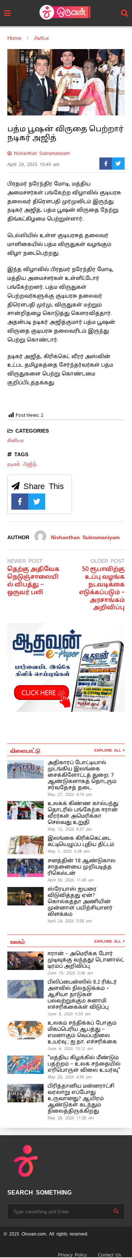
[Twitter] (118, 163)
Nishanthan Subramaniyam (41, 153)
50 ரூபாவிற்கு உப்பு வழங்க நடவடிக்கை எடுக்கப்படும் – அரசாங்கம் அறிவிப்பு (102, 588)
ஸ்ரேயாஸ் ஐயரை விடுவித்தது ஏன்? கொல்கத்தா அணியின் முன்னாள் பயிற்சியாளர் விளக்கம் (80, 902)
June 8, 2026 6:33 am (69, 1013)
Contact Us (109, 1255)
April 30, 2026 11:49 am (71, 880)
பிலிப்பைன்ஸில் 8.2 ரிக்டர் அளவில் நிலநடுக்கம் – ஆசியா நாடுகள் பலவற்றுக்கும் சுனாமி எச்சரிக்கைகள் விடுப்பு (82, 995)
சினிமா (15, 440)
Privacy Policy (72, 1255)
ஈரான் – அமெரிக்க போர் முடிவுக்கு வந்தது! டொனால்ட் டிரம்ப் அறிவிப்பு (86, 960)
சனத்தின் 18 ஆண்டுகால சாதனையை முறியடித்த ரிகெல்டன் (81, 867)
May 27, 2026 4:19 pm (70, 794)
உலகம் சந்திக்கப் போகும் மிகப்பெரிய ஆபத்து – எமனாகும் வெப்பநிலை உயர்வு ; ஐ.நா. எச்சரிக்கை (83, 1032)
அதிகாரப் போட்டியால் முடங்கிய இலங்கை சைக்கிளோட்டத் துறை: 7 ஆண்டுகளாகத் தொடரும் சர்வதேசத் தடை (82, 775)
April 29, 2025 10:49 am (33, 164)
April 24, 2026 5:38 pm (70, 920)
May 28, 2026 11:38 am (71, 1117)
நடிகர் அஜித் (22, 463)
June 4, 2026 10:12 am (70, 1048)
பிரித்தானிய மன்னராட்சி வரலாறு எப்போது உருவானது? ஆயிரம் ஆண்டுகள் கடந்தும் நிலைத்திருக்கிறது (81, 1099)
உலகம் (17, 941)
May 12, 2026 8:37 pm (70, 829)
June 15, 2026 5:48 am (70, 972)
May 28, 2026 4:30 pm (70, 1076)
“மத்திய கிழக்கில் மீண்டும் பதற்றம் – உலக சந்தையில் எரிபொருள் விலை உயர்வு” (84, 1064)
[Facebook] (105, 163)
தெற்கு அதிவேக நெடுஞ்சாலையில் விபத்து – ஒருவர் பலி (33, 581)
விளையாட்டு (25, 750)
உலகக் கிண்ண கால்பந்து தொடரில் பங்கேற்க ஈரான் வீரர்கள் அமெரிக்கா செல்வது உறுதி (83, 813)
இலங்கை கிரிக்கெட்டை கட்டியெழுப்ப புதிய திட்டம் (81, 841)
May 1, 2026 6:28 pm (68, 851)
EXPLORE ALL (108, 750)
